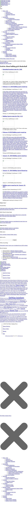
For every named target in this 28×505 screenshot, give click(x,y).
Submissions (5, 17)
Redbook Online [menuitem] (9, 489)
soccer (11, 316)
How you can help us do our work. (7, 229)
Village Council (20, 285)
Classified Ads (8, 20)
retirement (7, 316)
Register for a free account (5, 63)
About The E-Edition (10, 36)
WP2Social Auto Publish (9, 335)
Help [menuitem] (6, 462)
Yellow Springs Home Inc (12, 280)
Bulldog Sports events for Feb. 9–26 (13, 116)
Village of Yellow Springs (17, 287)
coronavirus (12, 317)
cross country (5, 315)
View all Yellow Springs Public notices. (8, 234)
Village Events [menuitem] (8, 498)
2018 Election (19, 299)
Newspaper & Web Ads (10, 47)
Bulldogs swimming (23, 282)
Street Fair (14, 310)
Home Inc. (19, 286)
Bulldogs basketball (3, 280)
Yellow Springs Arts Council (15, 290)
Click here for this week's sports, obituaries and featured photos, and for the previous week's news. (13, 209)
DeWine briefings (16, 297)
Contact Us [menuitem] (7, 459)
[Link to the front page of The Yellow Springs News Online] (7, 58)
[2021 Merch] (6, 268)
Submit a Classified (9, 41)
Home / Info (5, 11)
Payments (5, 51)
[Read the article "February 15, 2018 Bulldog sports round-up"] (15, 111)
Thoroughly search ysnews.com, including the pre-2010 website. (14, 245)
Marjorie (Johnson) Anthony (17, 250)
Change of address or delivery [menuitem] (11, 478)
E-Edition (5, 35)
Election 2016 (18, 305)
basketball (19, 316)
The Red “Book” (9, 50)
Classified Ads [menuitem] (8, 467)
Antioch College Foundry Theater (11, 283)
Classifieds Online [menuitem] (9, 484)
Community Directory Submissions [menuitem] (15, 471)
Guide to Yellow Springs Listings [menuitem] (15, 472)
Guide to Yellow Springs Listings (15, 28)
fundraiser (2, 301)
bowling (1, 315)
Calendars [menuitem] (5, 497)
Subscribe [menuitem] (5, 476)
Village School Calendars (10, 55)
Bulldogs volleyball (17, 281)
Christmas (2, 298)
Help (6, 15)
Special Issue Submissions (11, 23)
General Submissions (9, 18)
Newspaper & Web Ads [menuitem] (10, 492)
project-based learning (12, 319)
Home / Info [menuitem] (5, 457)
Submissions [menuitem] (5, 464)
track (13, 316)
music (1, 320)
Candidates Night (18, 304)
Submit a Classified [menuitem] (9, 486)
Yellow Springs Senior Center (8, 287)
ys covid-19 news (3, 313)
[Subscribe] (3, 270)
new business (23, 313)
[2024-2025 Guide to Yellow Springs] (6, 266)
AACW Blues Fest (7, 302)
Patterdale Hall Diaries (17, 313)
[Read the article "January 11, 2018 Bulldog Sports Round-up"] (8, 180)
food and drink (24, 317)
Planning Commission (24, 281)
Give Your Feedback (9, 30)
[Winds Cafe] (3, 262)
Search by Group (6, 272)
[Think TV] (2, 269)
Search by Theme (6, 277)
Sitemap (4, 331)
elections (22, 301)
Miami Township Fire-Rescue (20, 292)
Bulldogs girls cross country (16, 293)
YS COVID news (12, 320)
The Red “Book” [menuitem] (9, 494)
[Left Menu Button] (14, 455)
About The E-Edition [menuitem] (10, 481)
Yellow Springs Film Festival (22, 307)
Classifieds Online (9, 40)
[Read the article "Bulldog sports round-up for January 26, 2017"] (15, 198)
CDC (19, 282)
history (14, 321)
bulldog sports (19, 317)
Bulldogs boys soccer (6, 290)
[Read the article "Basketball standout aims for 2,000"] (8, 79)
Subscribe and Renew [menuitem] (10, 477)
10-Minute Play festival (8, 308)
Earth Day (14, 307)
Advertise (5, 46)
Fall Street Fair (22, 304)
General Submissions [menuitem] (9, 465)
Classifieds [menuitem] (5, 483)
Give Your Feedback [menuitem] (9, 475)
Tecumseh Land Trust (8, 292)
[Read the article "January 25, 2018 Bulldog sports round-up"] (8, 165)
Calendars (5, 52)
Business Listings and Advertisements (19, 26)
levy (17, 320)
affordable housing (23, 319)
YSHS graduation (13, 302)
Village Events (8, 53)
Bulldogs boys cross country (22, 280)
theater (7, 320)
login (5, 61)
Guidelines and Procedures (14, 19)
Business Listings (6, 42)
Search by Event (6, 275)
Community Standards (10, 14)
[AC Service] (3, 261)
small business (6, 317)
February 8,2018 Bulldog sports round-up (14, 132)
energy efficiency (22, 315)
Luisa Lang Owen (14, 257)
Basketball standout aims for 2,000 (12, 69)
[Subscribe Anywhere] (5, 0)
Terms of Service (6, 326)
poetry (19, 315)
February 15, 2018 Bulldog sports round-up (15, 86)
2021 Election (8, 307)
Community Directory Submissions (15, 24)
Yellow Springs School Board (9, 294)
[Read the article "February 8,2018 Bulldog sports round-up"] (15, 150)
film (12, 313)
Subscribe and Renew (10, 33)
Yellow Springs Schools (13, 282)
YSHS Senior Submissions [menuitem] (14, 473)
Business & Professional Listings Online (14, 44)
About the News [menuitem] (8, 460)
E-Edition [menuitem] (5, 480)
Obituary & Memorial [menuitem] (10, 468)
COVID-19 (3, 316)
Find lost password (4, 62)
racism (16, 316)
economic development (3, 319)
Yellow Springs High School (16, 289)
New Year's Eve (11, 304)
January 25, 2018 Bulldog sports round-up (15, 155)
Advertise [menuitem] (5, 491)
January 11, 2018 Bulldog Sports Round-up (15, 170)
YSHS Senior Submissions (14, 29)
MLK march (1, 307)
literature (22, 316)
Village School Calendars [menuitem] (10, 499)
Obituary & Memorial (10, 22)
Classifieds (5, 39)
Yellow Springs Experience (20, 302)
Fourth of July (24, 305)
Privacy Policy (6, 328)
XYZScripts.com (20, 335)
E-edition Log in (8, 38)
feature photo (9, 313)
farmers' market (24, 299)
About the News (8, 13)
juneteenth (1, 308)
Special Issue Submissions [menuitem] (11, 470)
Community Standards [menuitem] (10, 461)
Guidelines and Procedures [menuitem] (14, 466)
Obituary (17, 319)
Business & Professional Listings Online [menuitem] (14, 488)
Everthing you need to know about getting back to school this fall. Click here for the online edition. (13, 215)
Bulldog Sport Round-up (5, 293)
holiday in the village (5, 305)
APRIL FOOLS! (18, 321)
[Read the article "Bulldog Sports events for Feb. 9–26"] (8, 126)
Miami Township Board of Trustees (6, 281)
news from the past (9, 321)
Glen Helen (2, 283)
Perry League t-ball (3, 282)
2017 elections (13, 305)
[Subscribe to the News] (4, 2)
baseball (4, 320)
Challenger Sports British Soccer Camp (8, 299)
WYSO (24, 287)
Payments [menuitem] (5, 495)
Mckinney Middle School (10, 285)
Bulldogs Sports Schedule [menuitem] (10, 500)
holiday (18, 308)
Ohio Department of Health (11, 286)
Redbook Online (9, 45)
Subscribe (5, 31)
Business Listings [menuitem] (6, 487)
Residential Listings (15, 25)
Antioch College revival (12, 315)
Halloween (6, 312)
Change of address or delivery (11, 34)
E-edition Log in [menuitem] (8, 482)
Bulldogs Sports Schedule (10, 56)
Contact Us (7, 12)
